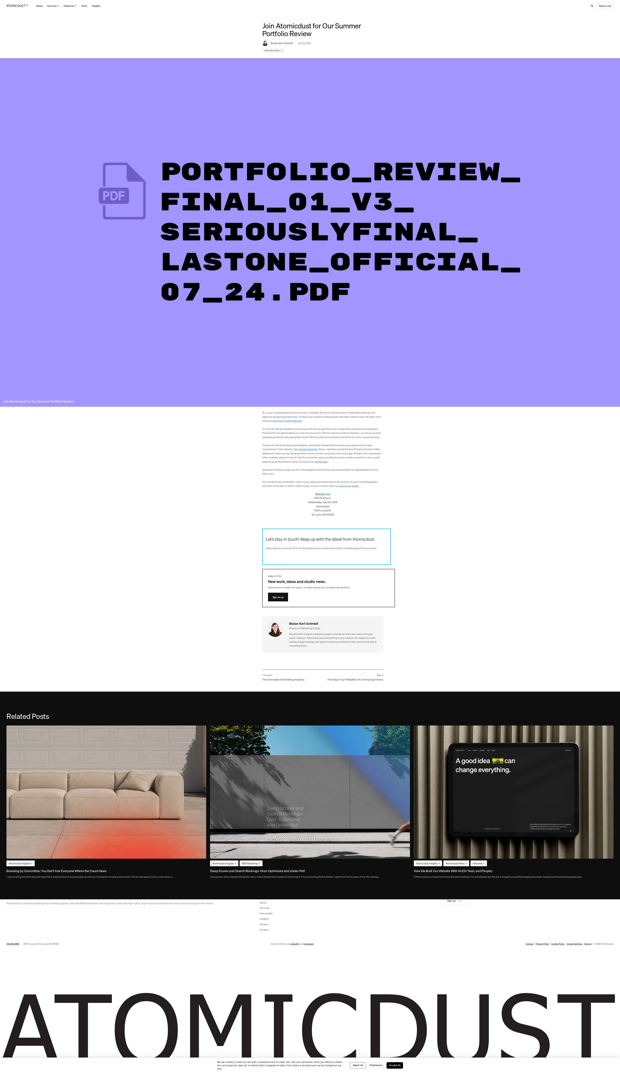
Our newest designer (306, 449)
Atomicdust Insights (19, 863)
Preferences (376, 1065)
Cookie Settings (574, 944)
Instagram (309, 944)
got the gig (321, 462)
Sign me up (278, 597)
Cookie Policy (558, 944)
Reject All (358, 1065)
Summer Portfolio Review (287, 421)
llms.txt (588, 944)
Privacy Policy (542, 944)
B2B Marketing (250, 863)
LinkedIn (294, 944)
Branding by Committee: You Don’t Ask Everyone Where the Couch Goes (56, 870)
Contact (530, 944)
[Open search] (591, 5)
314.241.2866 (12, 944)
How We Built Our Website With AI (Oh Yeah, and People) (453, 870)
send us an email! (349, 486)
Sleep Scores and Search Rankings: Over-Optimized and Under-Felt (257, 870)
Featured (477, 863)
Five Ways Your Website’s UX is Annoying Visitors (355, 679)
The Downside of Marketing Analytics (283, 679)
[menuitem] (39, 6)
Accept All (394, 1065)
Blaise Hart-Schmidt (282, 43)
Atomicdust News (272, 50)
